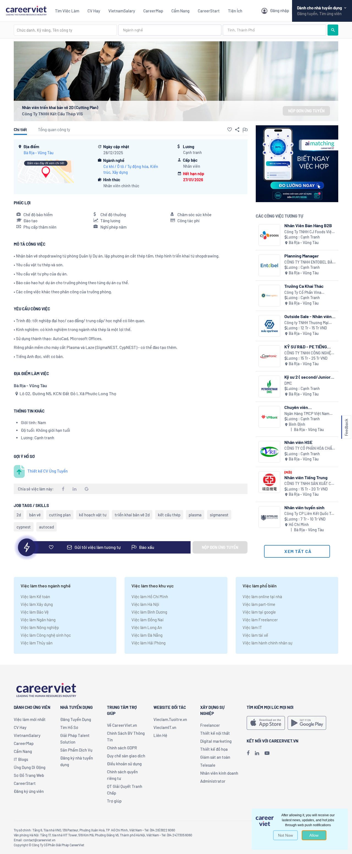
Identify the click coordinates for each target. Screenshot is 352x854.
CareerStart (209, 10)
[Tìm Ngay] (333, 30)
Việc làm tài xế (255, 635)
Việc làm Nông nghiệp (40, 627)
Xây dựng (120, 172)
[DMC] (269, 386)
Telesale (207, 765)
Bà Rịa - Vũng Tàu (39, 152)
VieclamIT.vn (164, 727)
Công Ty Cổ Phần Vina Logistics (302, 292)
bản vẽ (35, 514)
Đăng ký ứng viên (29, 791)
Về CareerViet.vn (122, 725)
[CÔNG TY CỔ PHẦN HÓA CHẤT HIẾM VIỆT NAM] (269, 451)
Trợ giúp (114, 800)
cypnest (23, 526)
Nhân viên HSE (298, 442)
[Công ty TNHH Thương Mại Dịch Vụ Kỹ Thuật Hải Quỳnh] (269, 326)
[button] (229, 129)
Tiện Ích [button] (235, 10)
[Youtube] (267, 753)
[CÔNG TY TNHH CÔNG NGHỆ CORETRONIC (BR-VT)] (269, 356)
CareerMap (153, 10)
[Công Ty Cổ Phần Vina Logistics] (269, 295)
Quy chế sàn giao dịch (126, 755)
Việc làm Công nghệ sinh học (46, 635)
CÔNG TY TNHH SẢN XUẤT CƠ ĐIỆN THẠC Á (309, 483)
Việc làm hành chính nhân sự (267, 642)
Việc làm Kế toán (35, 596)
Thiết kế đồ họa (214, 749)
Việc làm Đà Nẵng (147, 635)
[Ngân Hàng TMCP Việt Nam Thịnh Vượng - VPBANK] (269, 416)
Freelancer (210, 725)
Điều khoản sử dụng (124, 763)
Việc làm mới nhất (30, 719)
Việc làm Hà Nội (145, 604)
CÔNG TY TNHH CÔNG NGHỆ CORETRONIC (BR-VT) (307, 353)
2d (18, 514)
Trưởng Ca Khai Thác (304, 286)
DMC (288, 383)
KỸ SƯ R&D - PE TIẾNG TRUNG (305, 346)
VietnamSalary (121, 10)
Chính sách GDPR (122, 747)
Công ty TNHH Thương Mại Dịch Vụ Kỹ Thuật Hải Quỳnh (307, 323)
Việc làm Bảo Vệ (35, 611)
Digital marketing (216, 741)
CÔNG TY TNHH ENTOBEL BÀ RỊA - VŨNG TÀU (308, 262)
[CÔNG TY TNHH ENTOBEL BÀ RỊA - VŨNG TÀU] (269, 265)
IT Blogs (21, 759)
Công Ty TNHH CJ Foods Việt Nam (308, 232)
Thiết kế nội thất (215, 733)
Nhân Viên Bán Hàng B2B (308, 225)
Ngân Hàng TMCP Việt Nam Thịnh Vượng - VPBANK (306, 413)
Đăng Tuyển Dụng (75, 719)
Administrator (213, 781)
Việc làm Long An (146, 627)
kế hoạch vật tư (92, 514)
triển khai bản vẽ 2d (132, 514)
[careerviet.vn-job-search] (266, 723)
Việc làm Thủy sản (37, 642)
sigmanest (219, 514)
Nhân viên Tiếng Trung (306, 477)
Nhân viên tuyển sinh (304, 507)
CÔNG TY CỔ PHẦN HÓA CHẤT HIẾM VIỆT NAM (309, 448)
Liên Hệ (160, 735)
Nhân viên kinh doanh (219, 773)
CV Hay (93, 10)
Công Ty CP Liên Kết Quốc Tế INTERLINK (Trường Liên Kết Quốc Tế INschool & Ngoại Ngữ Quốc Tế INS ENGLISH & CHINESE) (309, 513)
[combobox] (65, 30)
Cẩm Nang (180, 10)
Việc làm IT (252, 627)
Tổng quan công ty (54, 129)
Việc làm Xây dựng (37, 604)
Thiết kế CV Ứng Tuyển (48, 470)
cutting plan (60, 514)
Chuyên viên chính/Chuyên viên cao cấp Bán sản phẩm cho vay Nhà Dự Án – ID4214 (309, 407)
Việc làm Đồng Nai (147, 619)
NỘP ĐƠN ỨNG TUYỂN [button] (306, 111)
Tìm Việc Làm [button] (67, 10)
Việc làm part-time (259, 604)
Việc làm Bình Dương (149, 611)
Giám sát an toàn (215, 757)
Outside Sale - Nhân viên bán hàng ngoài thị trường (309, 316)
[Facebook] (248, 753)
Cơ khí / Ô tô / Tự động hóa (125, 166)
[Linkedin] (257, 753)
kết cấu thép (169, 514)
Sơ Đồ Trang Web (29, 775)
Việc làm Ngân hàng (38, 619)
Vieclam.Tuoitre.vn (170, 719)
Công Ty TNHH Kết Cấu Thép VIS (52, 113)
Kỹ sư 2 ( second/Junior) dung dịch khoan (308, 376)
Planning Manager (301, 255)
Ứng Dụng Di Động (29, 767)
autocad (46, 526)
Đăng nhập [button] (279, 10)
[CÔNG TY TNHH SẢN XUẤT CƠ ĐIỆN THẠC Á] (269, 482)
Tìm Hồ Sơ (69, 727)
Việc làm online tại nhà (262, 596)
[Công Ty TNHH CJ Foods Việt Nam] (269, 235)
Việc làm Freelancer (260, 619)
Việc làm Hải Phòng (148, 642)
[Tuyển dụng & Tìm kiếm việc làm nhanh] (26, 10)
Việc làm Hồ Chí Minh (149, 596)
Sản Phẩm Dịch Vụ (76, 749)
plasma (195, 514)
